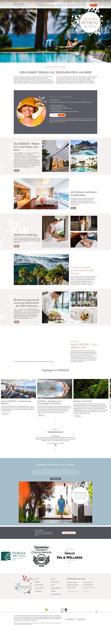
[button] (107, 389)
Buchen (61, 115)
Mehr (16, 170)
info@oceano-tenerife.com (89, 587)
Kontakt (83, 1)
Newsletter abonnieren (68, 532)
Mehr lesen (5, 413)
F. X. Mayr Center (60, 1)
